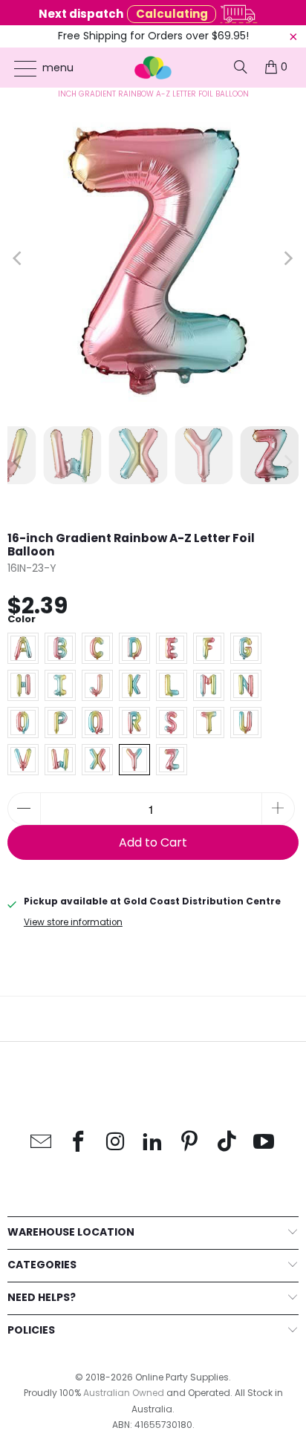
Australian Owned (123, 1392)
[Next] (287, 258)
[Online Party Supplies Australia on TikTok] (227, 1142)
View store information (73, 922)
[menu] (18, 68)
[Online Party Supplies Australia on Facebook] (79, 1142)
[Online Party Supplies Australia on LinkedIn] (153, 1142)
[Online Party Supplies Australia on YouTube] (264, 1142)
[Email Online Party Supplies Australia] (41, 1142)
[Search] (241, 67)
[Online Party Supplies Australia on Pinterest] (190, 1142)
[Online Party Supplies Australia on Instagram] (116, 1142)
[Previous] (18, 258)
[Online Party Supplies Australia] (153, 68)
